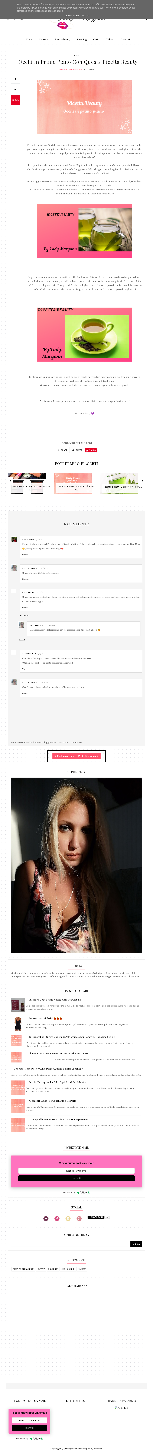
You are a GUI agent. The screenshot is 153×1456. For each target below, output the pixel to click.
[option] (31, 485)
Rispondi (25, 555)
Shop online (68, 1269)
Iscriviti (76, 1178)
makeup (82, 1269)
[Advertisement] (31, 1310)
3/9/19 (40, 592)
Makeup (110, 39)
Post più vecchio (87, 756)
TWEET (78, 450)
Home (29, 39)
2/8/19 (38, 539)
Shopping (81, 39)
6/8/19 (44, 568)
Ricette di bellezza (23, 1269)
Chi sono (43, 39)
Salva (17, 100)
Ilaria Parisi (28, 539)
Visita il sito (123, 1408)
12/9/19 (44, 682)
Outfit (96, 39)
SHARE (64, 450)
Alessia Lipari (29, 592)
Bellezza (53, 1269)
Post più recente (66, 756)
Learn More (72, 15)
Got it (86, 15)
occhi (76, 55)
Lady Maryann (65, 69)
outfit (41, 1269)
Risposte (24, 615)
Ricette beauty (63, 39)
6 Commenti (90, 69)
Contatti (125, 39)
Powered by (69, 1192)
